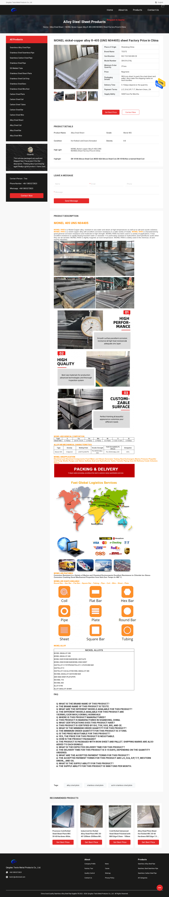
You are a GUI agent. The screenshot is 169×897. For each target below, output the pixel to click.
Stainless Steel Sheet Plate (21, 73)
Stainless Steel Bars (18, 84)
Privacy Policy (109, 878)
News (107, 864)
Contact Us (88, 878)
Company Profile (89, 864)
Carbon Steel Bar (16, 110)
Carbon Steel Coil (16, 99)
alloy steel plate (73, 785)
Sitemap (107, 873)
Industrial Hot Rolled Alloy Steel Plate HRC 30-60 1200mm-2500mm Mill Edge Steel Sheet (91, 834)
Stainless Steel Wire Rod (19, 89)
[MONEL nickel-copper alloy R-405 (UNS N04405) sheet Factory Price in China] (76, 67)
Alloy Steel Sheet (56, 27)
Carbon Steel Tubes (18, 105)
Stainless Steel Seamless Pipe (22, 53)
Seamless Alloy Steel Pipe (20, 48)
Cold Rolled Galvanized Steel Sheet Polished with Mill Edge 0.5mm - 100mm (119, 833)
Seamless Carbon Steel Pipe (21, 58)
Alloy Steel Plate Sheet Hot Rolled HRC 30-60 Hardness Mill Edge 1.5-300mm (147, 834)
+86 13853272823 (30, 184)
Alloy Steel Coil (15, 125)
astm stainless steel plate (121, 785)
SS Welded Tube (16, 68)
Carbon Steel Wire (17, 115)
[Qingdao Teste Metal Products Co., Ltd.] (14, 10)
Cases (107, 868)
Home (45, 27)
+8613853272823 (26, 188)
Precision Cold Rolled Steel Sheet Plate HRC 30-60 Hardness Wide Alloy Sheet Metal (61, 834)
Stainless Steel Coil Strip (19, 79)
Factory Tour (88, 868)
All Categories (142, 878)
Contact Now (27, 196)
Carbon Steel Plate (17, 94)
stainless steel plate (95, 785)
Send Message (71, 201)
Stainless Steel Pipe (18, 63)
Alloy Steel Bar (15, 130)
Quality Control (89, 873)
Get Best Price (111, 112)
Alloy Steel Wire (16, 136)
